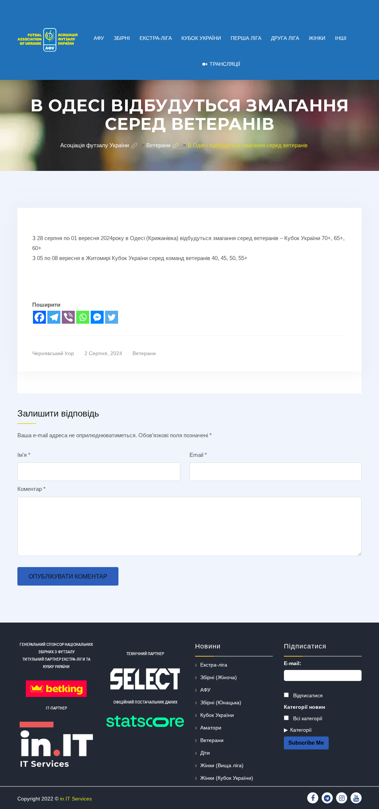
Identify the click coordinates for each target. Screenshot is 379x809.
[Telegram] (53, 317)
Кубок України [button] (201, 38)
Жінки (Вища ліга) (222, 765)
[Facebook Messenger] (97, 317)
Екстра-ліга (213, 665)
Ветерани (144, 353)
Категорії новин (304, 707)
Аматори (210, 728)
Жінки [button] (317, 38)
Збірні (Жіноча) (218, 677)
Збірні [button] (122, 38)
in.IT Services (76, 799)
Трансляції (224, 64)
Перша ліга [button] (246, 38)
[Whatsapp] (82, 317)
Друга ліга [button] (285, 38)
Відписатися (307, 695)
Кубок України (217, 715)
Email (198, 455)
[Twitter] (111, 317)
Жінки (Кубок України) (226, 778)
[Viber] (68, 317)
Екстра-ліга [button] (156, 38)
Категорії (301, 730)
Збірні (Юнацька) (220, 702)
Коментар (31, 489)
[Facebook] (39, 317)
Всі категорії (307, 718)
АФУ (205, 690)
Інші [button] (340, 38)
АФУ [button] (99, 38)
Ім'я (23, 455)
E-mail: (292, 663)
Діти (205, 753)
